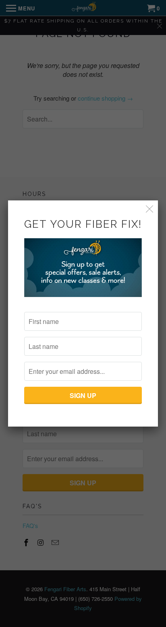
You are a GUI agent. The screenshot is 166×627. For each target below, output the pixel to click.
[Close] (150, 209)
